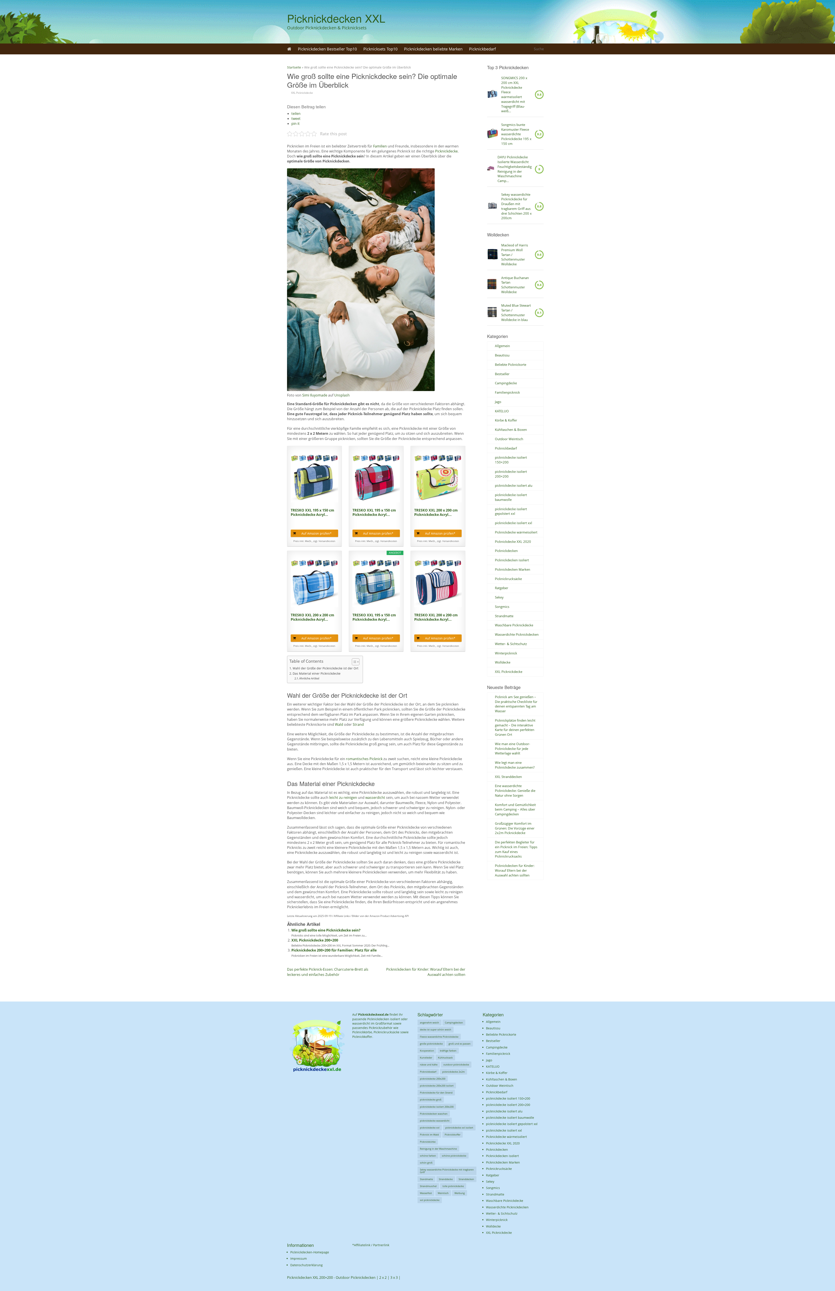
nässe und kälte (429, 1064)
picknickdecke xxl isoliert (459, 1127)
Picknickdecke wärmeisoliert (516, 532)
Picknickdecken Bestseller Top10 (327, 49)
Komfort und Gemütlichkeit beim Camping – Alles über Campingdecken (515, 809)
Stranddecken (466, 1179)
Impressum (298, 1258)
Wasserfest (426, 1193)
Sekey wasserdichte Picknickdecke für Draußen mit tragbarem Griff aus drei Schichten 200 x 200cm (516, 206)
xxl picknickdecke (429, 1200)
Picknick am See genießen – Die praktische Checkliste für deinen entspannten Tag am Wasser (516, 704)
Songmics (502, 606)
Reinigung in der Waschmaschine (438, 1148)
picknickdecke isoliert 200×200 (508, 1105)
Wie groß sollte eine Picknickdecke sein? (326, 930)
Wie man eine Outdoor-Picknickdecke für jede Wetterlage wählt (512, 749)
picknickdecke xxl (429, 1127)
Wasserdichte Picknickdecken (517, 634)
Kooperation (427, 1050)
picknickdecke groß (430, 1099)
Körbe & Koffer (506, 420)
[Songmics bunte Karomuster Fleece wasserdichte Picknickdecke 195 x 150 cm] (492, 134)
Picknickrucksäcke (508, 579)
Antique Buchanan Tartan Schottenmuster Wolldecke (515, 285)
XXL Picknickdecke (302, 93)
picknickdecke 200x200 (432, 1078)
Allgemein (502, 346)
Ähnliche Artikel (309, 678)
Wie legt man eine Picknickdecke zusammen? (514, 764)
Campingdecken (454, 1022)
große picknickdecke (431, 1043)
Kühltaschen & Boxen (511, 429)
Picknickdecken (506, 551)
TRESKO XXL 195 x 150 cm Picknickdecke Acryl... (312, 512)
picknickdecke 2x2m (453, 1071)
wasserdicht (375, 797)
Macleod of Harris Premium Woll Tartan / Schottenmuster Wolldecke (514, 254)
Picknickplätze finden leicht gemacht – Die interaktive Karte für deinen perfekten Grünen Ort (515, 727)
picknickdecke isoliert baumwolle (511, 497)
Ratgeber (501, 588)
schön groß (426, 1162)
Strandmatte (504, 616)
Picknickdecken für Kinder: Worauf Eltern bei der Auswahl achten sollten (514, 870)
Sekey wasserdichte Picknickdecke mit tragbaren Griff (447, 1171)
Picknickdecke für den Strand (436, 1092)
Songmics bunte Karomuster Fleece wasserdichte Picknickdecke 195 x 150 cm (516, 134)
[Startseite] (289, 49)
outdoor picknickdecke (456, 1064)
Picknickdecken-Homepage (309, 1252)
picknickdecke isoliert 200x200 (437, 1106)
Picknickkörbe (428, 1141)
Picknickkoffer (452, 1134)
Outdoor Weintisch (509, 439)
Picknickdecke (446, 151)
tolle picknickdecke (453, 1186)
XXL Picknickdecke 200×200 (314, 940)
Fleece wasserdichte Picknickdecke (439, 1036)
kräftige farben (448, 1050)
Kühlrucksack (445, 1057)
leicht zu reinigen (343, 797)
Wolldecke (502, 662)
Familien (380, 146)
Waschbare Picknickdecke (514, 625)
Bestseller (502, 374)
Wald (339, 724)
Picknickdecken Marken (512, 569)
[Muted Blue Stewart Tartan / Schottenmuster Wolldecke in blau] (492, 313)
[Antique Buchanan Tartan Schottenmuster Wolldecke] (492, 285)
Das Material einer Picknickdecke (317, 673)
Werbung (459, 1193)
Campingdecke (506, 383)
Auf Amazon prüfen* (316, 533)
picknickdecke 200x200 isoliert (437, 1085)
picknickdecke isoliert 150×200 (508, 1098)
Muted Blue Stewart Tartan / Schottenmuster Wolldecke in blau (516, 312)
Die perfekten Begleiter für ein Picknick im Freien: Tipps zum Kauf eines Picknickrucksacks (516, 849)
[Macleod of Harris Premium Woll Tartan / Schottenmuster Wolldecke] (492, 255)
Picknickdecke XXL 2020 (513, 541)
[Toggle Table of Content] (353, 662)
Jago (498, 402)
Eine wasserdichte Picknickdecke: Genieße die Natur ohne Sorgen (515, 791)
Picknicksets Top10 (380, 49)
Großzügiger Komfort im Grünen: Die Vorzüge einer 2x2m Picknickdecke (514, 828)
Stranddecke (446, 1179)
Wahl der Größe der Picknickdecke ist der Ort (325, 668)
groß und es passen (460, 1043)
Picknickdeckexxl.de (373, 1014)
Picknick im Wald (429, 1134)
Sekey (499, 597)
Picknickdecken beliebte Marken (433, 49)
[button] (296, 113)
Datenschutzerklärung (306, 1265)
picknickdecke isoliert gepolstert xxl (511, 511)
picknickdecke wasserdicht (434, 1120)
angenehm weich (429, 1022)
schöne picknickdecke (454, 1155)
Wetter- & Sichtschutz (511, 644)
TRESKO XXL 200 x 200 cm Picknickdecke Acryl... (436, 512)
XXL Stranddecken (508, 776)
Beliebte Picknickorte (510, 364)
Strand (358, 724)
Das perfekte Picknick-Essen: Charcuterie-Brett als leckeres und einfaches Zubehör (327, 972)
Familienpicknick (507, 392)
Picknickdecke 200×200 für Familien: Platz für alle (334, 950)
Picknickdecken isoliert (512, 560)
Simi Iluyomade (314, 395)
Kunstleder (426, 1057)
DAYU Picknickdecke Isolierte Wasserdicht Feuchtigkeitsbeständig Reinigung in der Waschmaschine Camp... (515, 169)
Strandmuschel (428, 1186)
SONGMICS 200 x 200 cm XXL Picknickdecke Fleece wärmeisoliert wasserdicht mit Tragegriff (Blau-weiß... (514, 94)
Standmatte (426, 1179)
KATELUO (502, 411)
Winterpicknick (506, 653)
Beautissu (502, 355)
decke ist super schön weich (435, 1029)
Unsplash (342, 395)
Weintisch (443, 1193)
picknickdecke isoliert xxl (513, 523)
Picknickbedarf (482, 49)
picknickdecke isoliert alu (513, 485)
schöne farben (428, 1155)
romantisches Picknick (364, 758)
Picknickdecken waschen (434, 1113)
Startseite (294, 67)
